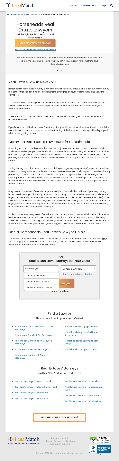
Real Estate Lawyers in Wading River (83, 401)
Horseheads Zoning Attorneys (81, 349)
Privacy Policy (53, 441)
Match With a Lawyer (35, 43)
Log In (103, 5)
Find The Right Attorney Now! (59, 417)
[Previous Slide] (9, 60)
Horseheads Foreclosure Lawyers (32, 349)
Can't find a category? (78, 274)
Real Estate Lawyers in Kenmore (31, 398)
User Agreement (59, 438)
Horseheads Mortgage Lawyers (81, 326)
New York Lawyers (33, 14)
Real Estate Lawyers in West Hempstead (36, 387)
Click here (89, 274)
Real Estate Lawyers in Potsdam (31, 392)
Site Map (70, 441)
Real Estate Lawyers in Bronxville (82, 381)
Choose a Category (72, 268)
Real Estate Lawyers (15, 14)
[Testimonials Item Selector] (57, 70)
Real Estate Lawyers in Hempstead (33, 381)
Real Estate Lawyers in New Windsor (83, 395)
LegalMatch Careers (59, 443)
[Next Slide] (109, 60)
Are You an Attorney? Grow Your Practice (35, 49)
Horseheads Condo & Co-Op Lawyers (34, 335)
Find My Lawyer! (59, 283)
